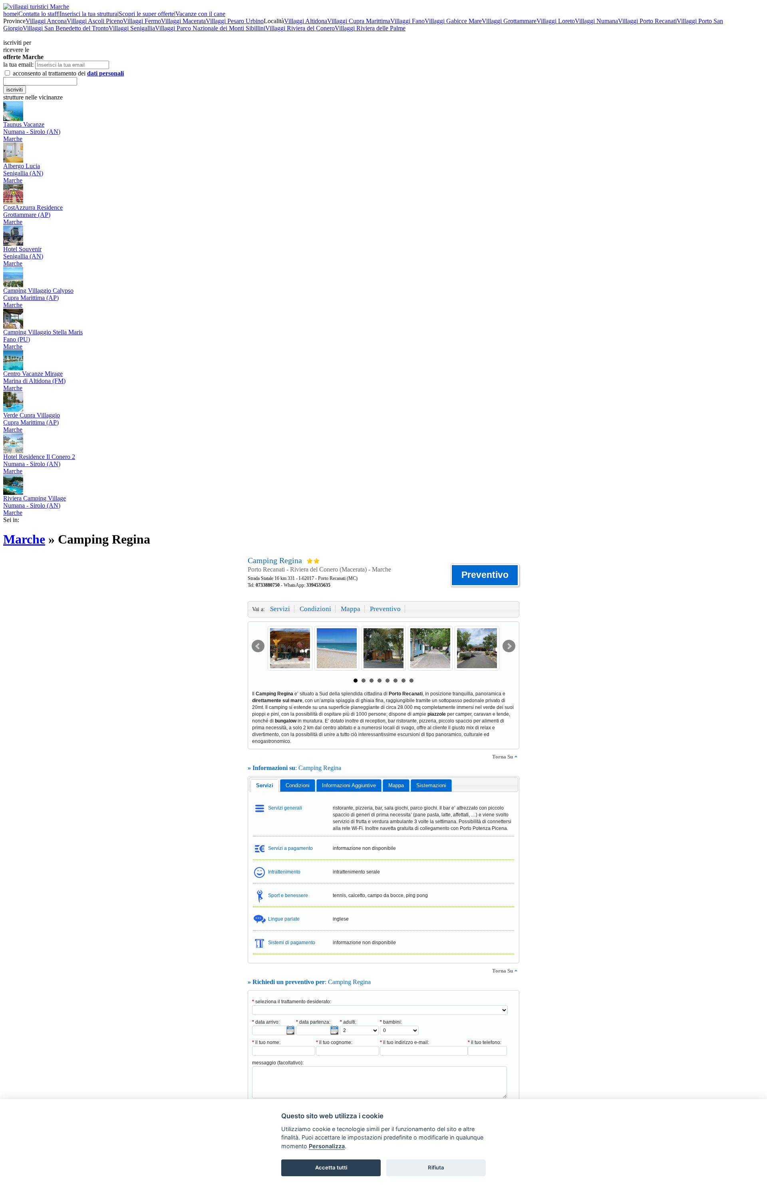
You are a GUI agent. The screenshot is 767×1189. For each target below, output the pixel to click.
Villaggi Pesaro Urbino (235, 21)
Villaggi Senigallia (132, 28)
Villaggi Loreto (556, 21)
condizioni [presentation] (298, 785)
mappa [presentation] (396, 785)
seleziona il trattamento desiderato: (291, 1001)
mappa (350, 609)
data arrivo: (266, 1022)
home (10, 13)
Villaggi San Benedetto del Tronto (66, 28)
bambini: (391, 1022)
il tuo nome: (266, 1042)
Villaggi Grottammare (509, 21)
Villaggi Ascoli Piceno (95, 21)
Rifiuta (436, 1167)
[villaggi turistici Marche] (36, 6)
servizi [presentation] (264, 785)
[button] (485, 575)
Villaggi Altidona (305, 21)
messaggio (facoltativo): (278, 1063)
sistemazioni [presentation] (431, 785)
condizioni (315, 609)
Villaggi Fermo (142, 21)
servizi (280, 609)
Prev (258, 646)
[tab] (264, 785)
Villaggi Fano (407, 21)
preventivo (385, 609)
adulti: (348, 1022)
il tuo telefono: (484, 1042)
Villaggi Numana (596, 21)
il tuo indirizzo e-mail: (404, 1042)
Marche (24, 539)
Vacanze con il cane (200, 13)
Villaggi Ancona (46, 21)
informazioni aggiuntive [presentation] (349, 785)
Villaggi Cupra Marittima (358, 21)
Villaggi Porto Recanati (647, 21)
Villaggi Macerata (183, 21)
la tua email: (18, 64)
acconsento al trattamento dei (67, 73)
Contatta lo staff (38, 13)
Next (509, 646)
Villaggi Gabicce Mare (453, 21)
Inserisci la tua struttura (88, 13)
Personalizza (327, 1146)
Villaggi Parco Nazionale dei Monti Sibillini (210, 28)
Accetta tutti (331, 1167)
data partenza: (313, 1022)
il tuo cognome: (334, 1042)
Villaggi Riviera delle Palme (370, 28)
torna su (502, 757)
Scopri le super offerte (146, 13)
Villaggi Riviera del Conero (300, 28)
